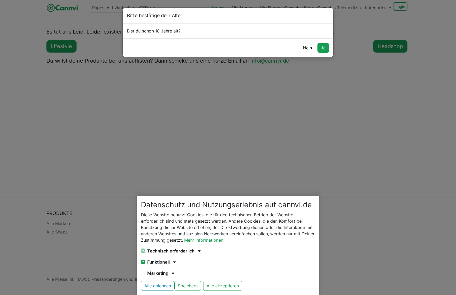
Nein (307, 47)
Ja (323, 47)
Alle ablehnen (157, 285)
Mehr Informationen (203, 240)
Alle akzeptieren (223, 285)
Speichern (188, 285)
